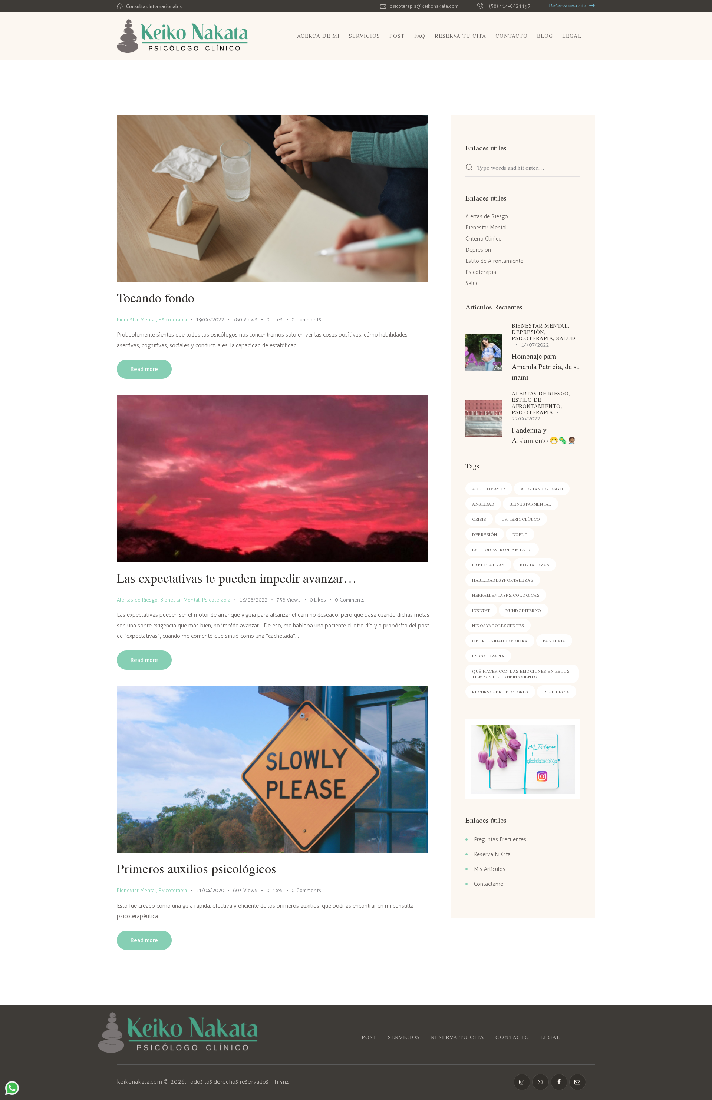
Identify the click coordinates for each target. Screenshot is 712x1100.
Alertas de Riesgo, (541, 393)
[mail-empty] (577, 1082)
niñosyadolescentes (498, 625)
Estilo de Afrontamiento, (537, 403)
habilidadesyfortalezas (502, 580)
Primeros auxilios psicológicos (196, 868)
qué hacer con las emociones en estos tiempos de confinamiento (521, 673)
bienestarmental (530, 504)
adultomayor (488, 488)
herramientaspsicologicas (506, 595)
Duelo (520, 534)
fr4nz (281, 1081)
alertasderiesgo (542, 488)
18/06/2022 (253, 600)
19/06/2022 (210, 320)
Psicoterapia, (534, 338)
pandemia (554, 640)
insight (481, 610)
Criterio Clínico (483, 238)
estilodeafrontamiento (502, 549)
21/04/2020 (210, 890)
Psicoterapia (173, 320)
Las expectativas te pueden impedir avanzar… (237, 577)
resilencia (557, 692)
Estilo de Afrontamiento (494, 261)
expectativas (488, 564)
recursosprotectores (500, 692)
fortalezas (534, 564)
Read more (144, 369)
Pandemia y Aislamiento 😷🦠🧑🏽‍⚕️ (544, 435)
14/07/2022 (535, 345)
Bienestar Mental (136, 320)
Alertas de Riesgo (137, 600)
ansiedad (483, 504)
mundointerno (523, 610)
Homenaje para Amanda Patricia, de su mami (546, 366)
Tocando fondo (155, 297)
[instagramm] (522, 1082)
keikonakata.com (139, 1081)
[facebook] (559, 1082)
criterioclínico (520, 519)
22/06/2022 (526, 418)
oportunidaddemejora (500, 640)
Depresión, (529, 331)
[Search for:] (522, 168)
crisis (479, 519)
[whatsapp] (540, 1082)
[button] (278, 320)
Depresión (478, 249)
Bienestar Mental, (541, 325)
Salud (472, 283)
